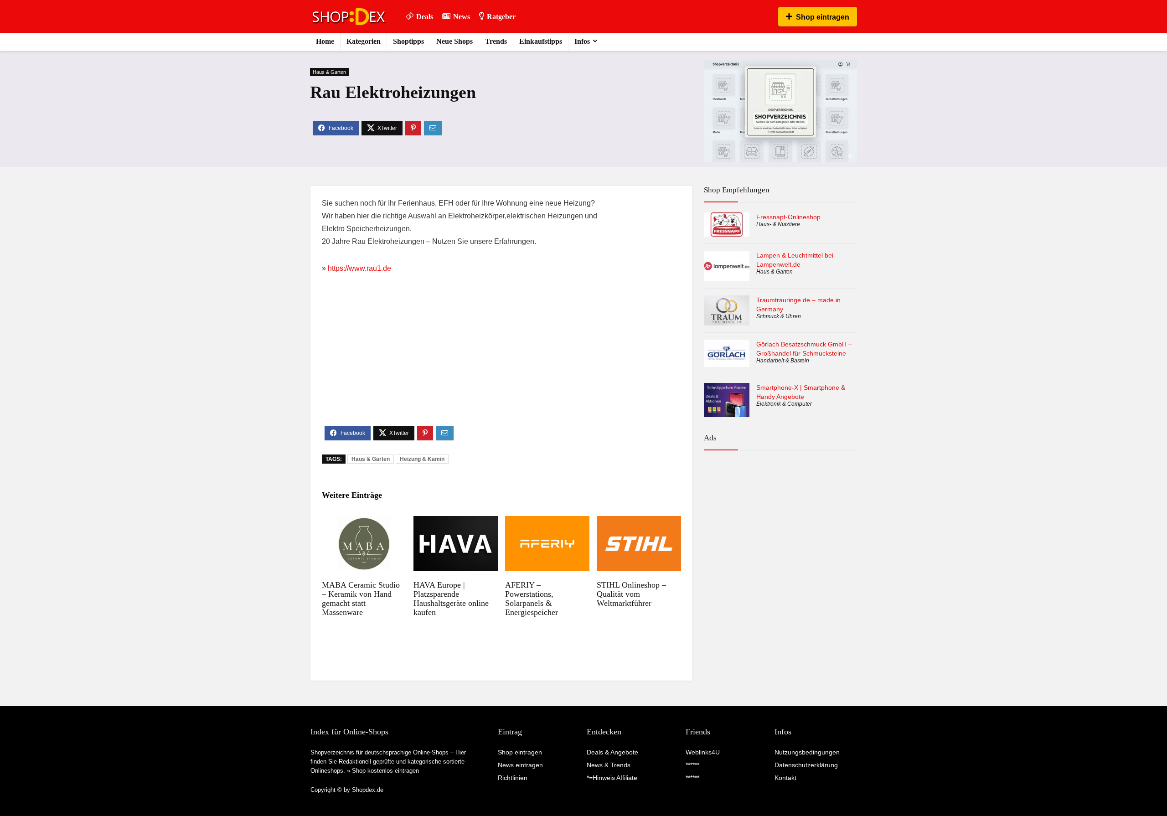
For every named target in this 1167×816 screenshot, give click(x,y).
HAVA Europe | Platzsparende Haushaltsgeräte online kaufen (451, 598)
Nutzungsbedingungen (807, 752)
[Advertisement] (501, 357)
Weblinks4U (703, 752)
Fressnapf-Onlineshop (788, 217)
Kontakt (785, 777)
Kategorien (363, 41)
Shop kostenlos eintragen (385, 770)
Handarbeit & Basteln (782, 360)
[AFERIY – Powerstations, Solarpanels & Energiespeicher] (547, 522)
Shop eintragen (822, 17)
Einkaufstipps (540, 41)
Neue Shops (454, 41)
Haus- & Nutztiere (778, 224)
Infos (582, 41)
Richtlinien (512, 777)
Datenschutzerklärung (806, 765)
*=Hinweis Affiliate (612, 777)
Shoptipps (408, 41)
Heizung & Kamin (422, 459)
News (461, 17)
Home (325, 41)
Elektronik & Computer (784, 404)
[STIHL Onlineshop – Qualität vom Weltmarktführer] (639, 522)
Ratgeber (501, 17)
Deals (424, 17)
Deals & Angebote (612, 752)
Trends (496, 41)
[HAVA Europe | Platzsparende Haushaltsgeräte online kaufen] (455, 522)
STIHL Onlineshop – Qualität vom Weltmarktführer (631, 594)
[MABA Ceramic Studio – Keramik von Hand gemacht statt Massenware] (364, 522)
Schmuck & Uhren (778, 316)
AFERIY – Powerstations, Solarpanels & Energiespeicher (531, 598)
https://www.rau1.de (359, 268)
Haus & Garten (329, 72)
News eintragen (520, 765)
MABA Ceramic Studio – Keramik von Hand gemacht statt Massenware (361, 598)
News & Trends (608, 765)
